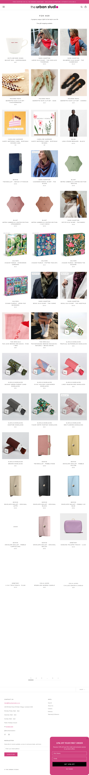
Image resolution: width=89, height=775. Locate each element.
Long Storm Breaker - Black (73, 141)
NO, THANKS (69, 769)
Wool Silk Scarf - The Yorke (44, 303)
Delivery (50, 711)
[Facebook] (5, 734)
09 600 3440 (9, 727)
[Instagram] (9, 734)
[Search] (82, 7)
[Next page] (58, 678)
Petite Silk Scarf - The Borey (73, 222)
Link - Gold (15, 663)
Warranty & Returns (53, 714)
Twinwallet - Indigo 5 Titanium (15, 181)
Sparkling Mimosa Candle (44, 585)
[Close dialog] (87, 739)
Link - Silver (44, 624)
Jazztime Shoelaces (15, 425)
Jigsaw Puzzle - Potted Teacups (44, 262)
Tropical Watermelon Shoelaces (73, 344)
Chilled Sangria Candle (73, 585)
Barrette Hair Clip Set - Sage (44, 100)
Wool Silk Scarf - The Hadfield (73, 303)
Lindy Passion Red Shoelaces (73, 384)
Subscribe (11, 754)
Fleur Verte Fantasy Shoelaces (44, 425)
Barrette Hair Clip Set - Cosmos (73, 100)
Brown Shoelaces (15, 463)
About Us (50, 706)
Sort (82, 689)
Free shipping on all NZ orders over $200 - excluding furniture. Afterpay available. (44, 1)
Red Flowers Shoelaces (73, 425)
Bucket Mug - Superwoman (15, 60)
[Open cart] (85, 7)
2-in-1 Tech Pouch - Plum (15, 585)
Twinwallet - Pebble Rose (44, 463)
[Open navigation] (4, 7)
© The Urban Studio (11, 769)
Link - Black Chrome (73, 624)
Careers (50, 709)
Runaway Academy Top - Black (44, 663)
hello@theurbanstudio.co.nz (12, 703)
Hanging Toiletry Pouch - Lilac (73, 544)
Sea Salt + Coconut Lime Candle (15, 624)
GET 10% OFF (69, 764)
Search (50, 703)
